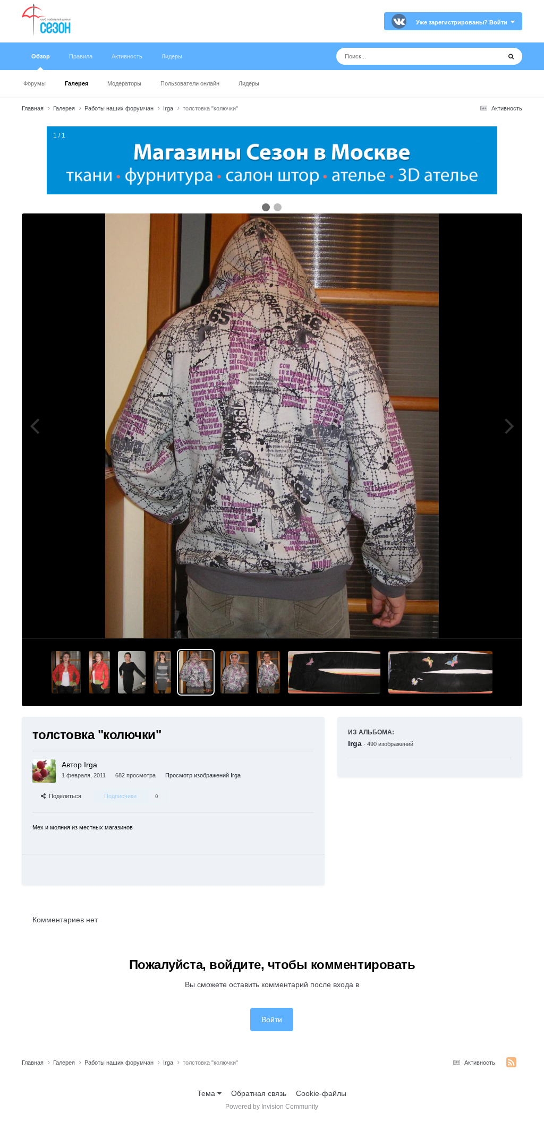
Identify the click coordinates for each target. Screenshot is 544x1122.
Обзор (40, 56)
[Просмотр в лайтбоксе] (272, 425)
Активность (127, 56)
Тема (207, 1093)
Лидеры (249, 83)
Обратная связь (258, 1093)
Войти (271, 1019)
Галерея (76, 83)
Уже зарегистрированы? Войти (463, 22)
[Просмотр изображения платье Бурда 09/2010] (132, 672)
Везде (476, 56)
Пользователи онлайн (189, 83)
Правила (80, 56)
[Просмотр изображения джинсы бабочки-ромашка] (334, 672)
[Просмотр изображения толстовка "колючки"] (195, 672)
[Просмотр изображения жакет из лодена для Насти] (66, 672)
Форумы (34, 83)
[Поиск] (511, 56)
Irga (355, 743)
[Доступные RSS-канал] (511, 1062)
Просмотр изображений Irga (203, 775)
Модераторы (124, 83)
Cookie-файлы (321, 1093)
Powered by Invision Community (271, 1106)
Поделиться (63, 796)
